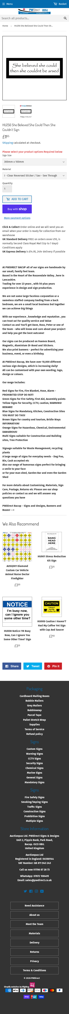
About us (34, 914)
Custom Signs (35, 748)
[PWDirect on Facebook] (31, 891)
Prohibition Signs (34, 816)
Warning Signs (34, 753)
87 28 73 (45, 869)
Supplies (34, 724)
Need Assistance (34, 905)
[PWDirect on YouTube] (42, 891)
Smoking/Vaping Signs (34, 801)
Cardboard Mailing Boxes (34, 696)
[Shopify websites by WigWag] (32, 987)
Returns (34, 951)
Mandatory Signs (34, 782)
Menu (9, 3)
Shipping (7, 142)
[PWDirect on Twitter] (25, 891)
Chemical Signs (34, 768)
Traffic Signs (34, 806)
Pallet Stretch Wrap (34, 719)
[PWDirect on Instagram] (36, 891)
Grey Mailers (34, 705)
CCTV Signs (34, 758)
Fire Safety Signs (34, 797)
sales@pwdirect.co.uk (38, 880)
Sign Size (7, 155)
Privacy (34, 961)
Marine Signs (34, 772)
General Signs (34, 777)
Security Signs (34, 763)
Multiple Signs (34, 820)
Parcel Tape (34, 715)
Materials (34, 933)
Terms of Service (34, 729)
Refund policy (34, 734)
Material (6, 169)
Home (5, 26)
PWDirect (35, 978)
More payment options (17, 218)
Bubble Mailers (34, 700)
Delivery (34, 942)
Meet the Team (34, 924)
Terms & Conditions (34, 970)
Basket (63, 3)
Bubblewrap (34, 710)
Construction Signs (35, 811)
